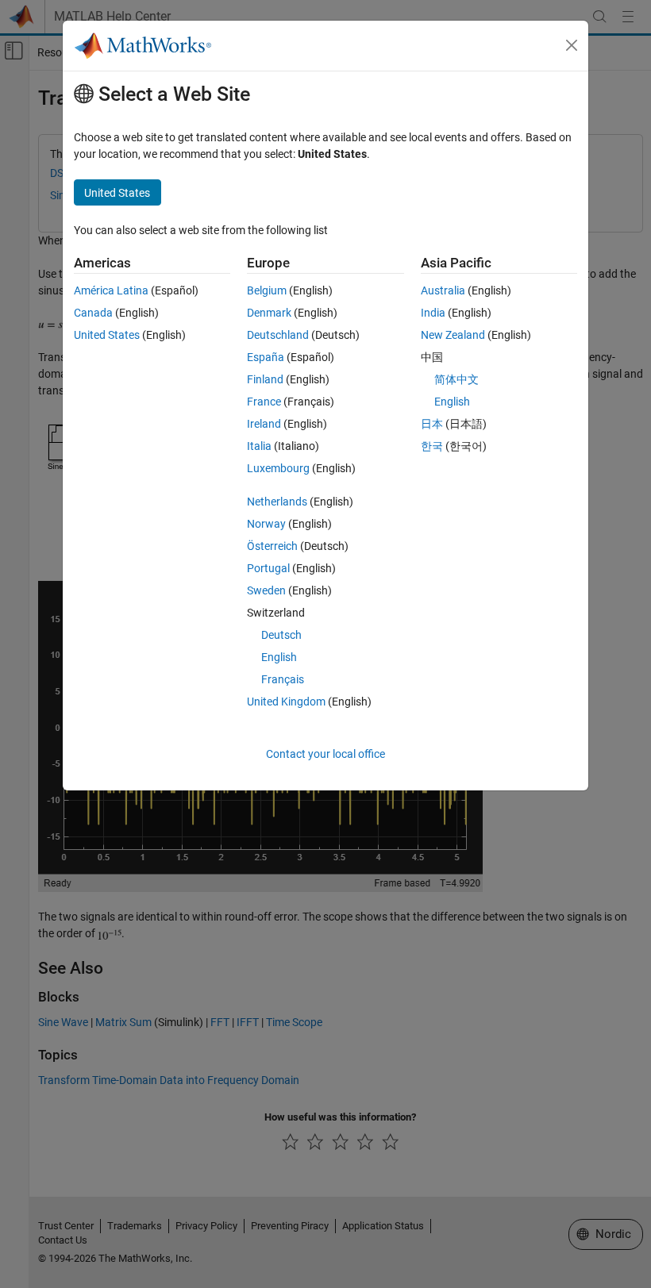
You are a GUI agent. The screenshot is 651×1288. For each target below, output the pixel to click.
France (264, 401)
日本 (432, 423)
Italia (259, 446)
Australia (443, 290)
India (433, 312)
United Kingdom (286, 701)
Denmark (269, 312)
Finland (265, 379)
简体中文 (456, 379)
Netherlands (277, 501)
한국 (432, 446)
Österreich (272, 546)
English (279, 657)
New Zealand (453, 335)
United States (107, 335)
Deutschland (278, 335)
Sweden (266, 590)
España (265, 357)
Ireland (264, 423)
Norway (266, 523)
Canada (93, 312)
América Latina (111, 290)
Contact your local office (325, 754)
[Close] (571, 45)
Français (282, 679)
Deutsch (281, 635)
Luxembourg (278, 468)
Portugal (268, 568)
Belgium (267, 290)
